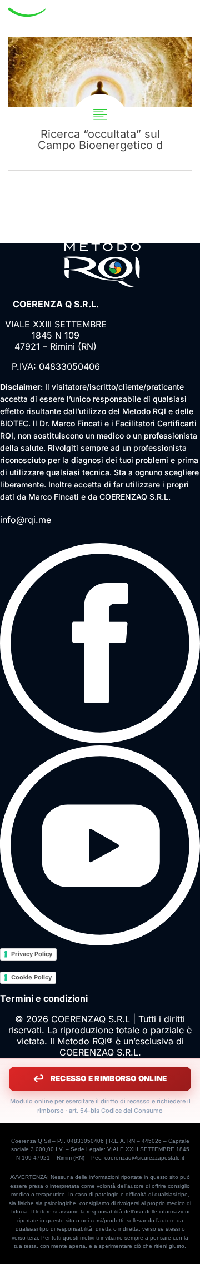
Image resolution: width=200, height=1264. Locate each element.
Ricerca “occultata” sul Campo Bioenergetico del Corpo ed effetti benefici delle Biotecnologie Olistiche (100, 103)
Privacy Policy (31, 954)
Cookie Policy (31, 977)
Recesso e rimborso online (109, 1078)
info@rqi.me (25, 519)
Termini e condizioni (44, 998)
